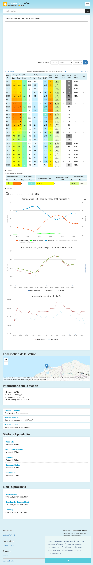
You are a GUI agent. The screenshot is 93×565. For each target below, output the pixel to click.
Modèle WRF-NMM (9, 535)
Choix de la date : (44, 62)
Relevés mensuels (18, 419)
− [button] (6, 363)
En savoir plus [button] (55, 553)
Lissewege (16, 511)
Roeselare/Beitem (12, 466)
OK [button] (68, 561)
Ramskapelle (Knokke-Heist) (17, 503)
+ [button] (6, 359)
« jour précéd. (10, 71)
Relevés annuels (18, 426)
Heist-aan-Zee (16, 495)
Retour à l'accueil (17, 4)
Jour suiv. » (84, 71)
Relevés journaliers (16, 411)
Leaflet (6, 378)
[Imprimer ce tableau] (65, 71)
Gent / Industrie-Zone (14, 450)
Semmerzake (12, 474)
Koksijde (12, 458)
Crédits (5, 556)
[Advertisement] (46, 41)
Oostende (12, 443)
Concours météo (8, 545)
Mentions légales (8, 561)
